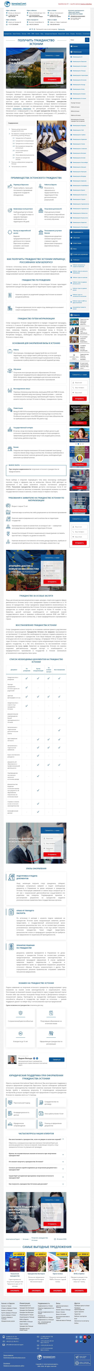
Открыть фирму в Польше (6, 1318)
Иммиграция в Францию (79, 171)
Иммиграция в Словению (80, 148)
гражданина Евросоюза (22, 109)
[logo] (15, 4)
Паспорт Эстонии (75, 103)
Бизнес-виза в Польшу (63, 1310)
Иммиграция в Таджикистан (81, 208)
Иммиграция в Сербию (79, 135)
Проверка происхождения (79, 1308)
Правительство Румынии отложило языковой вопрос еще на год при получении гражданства (84, 357)
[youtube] (84, 1337)
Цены (67, 34)
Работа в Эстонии (76, 115)
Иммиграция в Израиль (79, 125)
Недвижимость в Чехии (45, 1306)
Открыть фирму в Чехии (9, 1308)
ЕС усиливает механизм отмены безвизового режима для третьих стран (84, 339)
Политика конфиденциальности (14, 1357)
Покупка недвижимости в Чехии (46, 1309)
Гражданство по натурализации (25, 141)
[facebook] (34, 1058)
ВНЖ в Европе (24, 1319)
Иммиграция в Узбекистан (80, 213)
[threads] (89, 1337)
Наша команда (8, 1355)
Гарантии (77, 1314)
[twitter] (84, 1341)
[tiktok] (76, 1341)
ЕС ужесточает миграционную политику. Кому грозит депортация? (84, 365)
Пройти (79, 487)
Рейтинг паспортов (80, 1316)
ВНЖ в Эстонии (75, 111)
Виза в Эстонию (61, 1314)
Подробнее (79, 464)
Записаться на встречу (81, 1321)
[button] (76, 444)
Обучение (76, 238)
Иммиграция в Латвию (79, 94)
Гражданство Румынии (27, 1310)
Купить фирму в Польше (9, 1313)
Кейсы (76, 1323)
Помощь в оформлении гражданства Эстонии (22, 163)
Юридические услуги (8, 1321)
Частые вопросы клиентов (19, 166)
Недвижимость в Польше (46, 1319)
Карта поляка (58, 1274)
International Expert (13, 1239)
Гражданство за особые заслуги (25, 143)
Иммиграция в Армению (79, 181)
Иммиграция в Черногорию (80, 75)
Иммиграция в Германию (80, 139)
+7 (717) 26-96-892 (12, 24)
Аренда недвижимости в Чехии (45, 1312)
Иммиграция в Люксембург (80, 162)
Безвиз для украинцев (80, 254)
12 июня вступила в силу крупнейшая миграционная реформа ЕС (84, 330)
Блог (75, 1318)
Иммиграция (77, 52)
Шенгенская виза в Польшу (62, 1306)
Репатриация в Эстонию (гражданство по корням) (78, 120)
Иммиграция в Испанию (79, 80)
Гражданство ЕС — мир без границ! (75, 4)
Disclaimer (6, 1363)
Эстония (26, 1239)
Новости (76, 315)
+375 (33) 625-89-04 (35, 16)
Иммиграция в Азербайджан (81, 185)
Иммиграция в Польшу (79, 71)
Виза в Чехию (60, 1312)
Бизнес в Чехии (6, 1306)
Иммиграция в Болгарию (80, 66)
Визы (75, 249)
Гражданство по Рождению (23, 138)
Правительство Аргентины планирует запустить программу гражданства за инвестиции (84, 322)
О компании (86, 34)
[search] (87, 40)
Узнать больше (79, 510)
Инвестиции (77, 243)
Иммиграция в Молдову (79, 176)
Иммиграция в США (78, 130)
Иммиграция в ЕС (78, 57)
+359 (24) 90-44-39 (53, 24)
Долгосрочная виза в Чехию (62, 1317)
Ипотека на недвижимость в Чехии (45, 1316)
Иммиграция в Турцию (79, 199)
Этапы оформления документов (25, 155)
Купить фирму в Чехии (8, 1315)
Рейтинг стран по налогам (80, 277)
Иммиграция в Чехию (79, 144)
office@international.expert (14, 1345)
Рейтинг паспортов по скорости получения (79, 265)
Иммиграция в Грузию (79, 190)
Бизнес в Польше (6, 1310)
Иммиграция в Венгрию (79, 153)
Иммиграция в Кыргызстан (80, 218)
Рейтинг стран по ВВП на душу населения (80, 301)
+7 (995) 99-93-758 (12, 16)
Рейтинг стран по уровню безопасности (80, 283)
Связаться (56, 1060)
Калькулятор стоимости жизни (79, 308)
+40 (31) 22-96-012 (33, 24)
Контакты (79, 34)
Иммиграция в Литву (78, 89)
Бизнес (75, 46)
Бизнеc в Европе (8, 1303)
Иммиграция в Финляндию (80, 227)
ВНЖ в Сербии (79, 1274)
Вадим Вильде (25, 1058)
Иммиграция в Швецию (79, 167)
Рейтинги (76, 260)
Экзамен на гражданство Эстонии (23, 158)
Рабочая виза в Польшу (63, 1320)
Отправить (52, 79)
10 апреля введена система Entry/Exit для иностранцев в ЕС (84, 348)
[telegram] (80, 1337)
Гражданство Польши (26, 1326)
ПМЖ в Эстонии (75, 107)
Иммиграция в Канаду (79, 84)
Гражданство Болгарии (36, 1274)
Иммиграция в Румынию (79, 61)
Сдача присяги (79, 1312)
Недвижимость (78, 232)
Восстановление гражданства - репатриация (24, 147)
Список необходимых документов (22, 151)
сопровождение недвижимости (44, 1322)
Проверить (79, 423)
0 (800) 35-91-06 (54, 16)
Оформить (14, 1291)
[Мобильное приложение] (3, 685)
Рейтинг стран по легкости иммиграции (80, 272)
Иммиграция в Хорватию (80, 222)
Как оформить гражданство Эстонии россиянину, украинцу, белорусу (21, 134)
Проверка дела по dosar (82, 1305)
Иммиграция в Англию (79, 158)
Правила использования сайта (13, 1365)
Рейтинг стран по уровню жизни (80, 289)
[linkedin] (37, 1058)
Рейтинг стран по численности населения (79, 295)
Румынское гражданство (15, 1275)
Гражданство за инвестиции (24, 1329)
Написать (61, 29)
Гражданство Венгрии (27, 1312)
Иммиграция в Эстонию (79, 98)
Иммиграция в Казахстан (80, 195)
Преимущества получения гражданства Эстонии (19, 130)
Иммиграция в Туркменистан (81, 204)
